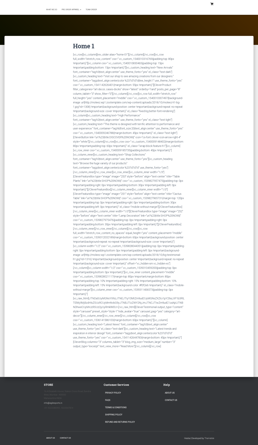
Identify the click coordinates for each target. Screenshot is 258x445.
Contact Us (171, 400)
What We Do (51, 10)
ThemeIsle (209, 438)
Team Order (91, 10)
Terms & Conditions (116, 407)
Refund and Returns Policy (120, 422)
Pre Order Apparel (71, 10)
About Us (170, 393)
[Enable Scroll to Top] (252, 439)
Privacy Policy (113, 393)
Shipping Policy (113, 414)
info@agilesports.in (53, 403)
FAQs (107, 400)
